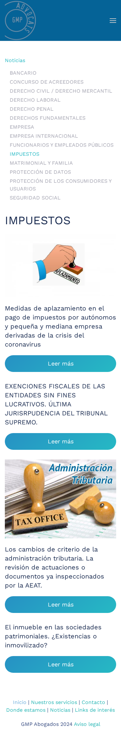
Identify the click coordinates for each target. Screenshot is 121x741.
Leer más (61, 363)
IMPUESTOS (24, 154)
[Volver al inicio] (21, 20)
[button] (113, 20)
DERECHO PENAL (32, 109)
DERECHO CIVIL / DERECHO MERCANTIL (61, 91)
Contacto (93, 702)
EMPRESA (22, 127)
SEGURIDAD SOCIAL (35, 198)
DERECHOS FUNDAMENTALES (48, 118)
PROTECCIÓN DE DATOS (40, 172)
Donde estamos (25, 710)
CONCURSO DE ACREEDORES (47, 82)
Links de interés (95, 710)
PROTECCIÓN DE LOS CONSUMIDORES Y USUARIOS (60, 185)
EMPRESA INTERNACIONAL (44, 136)
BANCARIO (23, 73)
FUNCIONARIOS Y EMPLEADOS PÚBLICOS (62, 145)
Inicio (19, 702)
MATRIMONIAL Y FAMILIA (41, 163)
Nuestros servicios (54, 702)
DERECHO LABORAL (35, 100)
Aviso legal (87, 724)
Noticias (15, 60)
